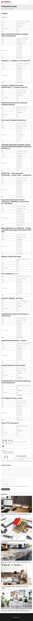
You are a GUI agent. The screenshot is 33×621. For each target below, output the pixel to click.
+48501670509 (19, 390)
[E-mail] (3, 446)
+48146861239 (19, 26)
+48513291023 (19, 323)
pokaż (7, 17)
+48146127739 (19, 94)
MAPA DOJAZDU (20, 57)
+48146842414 (19, 127)
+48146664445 (19, 239)
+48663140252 (19, 430)
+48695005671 (19, 156)
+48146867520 (19, 348)
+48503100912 (19, 112)
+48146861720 (19, 281)
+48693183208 (19, 43)
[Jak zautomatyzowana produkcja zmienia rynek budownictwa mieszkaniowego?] (16, 528)
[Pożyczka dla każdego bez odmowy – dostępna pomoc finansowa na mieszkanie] (16, 575)
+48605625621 (19, 306)
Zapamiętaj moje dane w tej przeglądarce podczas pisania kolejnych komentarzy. (15, 486)
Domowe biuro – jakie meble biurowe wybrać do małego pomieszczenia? (15, 610)
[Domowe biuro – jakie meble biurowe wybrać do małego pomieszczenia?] (16, 599)
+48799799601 (19, 182)
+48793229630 (19, 211)
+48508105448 (19, 405)
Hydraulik (4, 450)
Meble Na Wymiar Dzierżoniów (8, 451)
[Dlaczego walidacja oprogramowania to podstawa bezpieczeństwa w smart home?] (16, 504)
